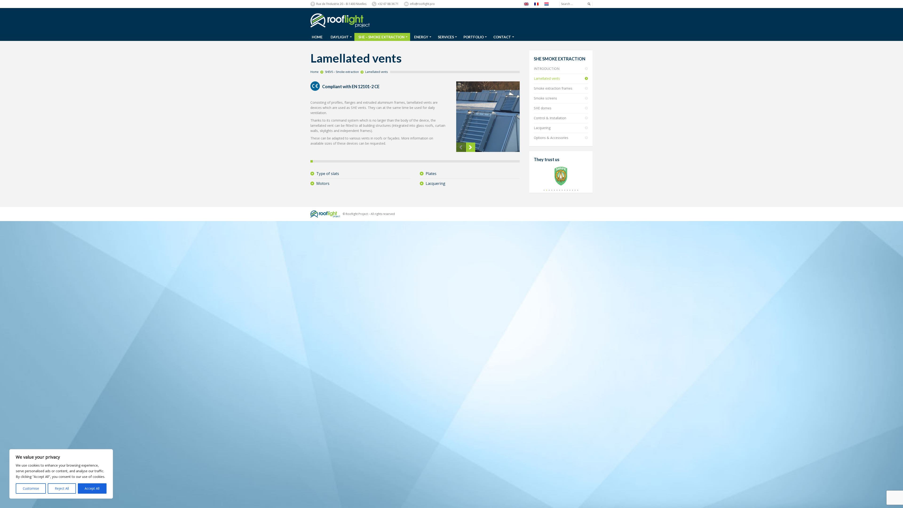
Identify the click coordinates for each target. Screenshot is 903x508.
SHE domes (542, 108)
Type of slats (327, 173)
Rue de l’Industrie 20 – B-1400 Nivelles (341, 4)
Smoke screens (545, 98)
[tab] (360, 173)
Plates (431, 173)
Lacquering (435, 183)
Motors (322, 183)
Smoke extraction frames (553, 88)
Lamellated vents (376, 72)
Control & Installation (550, 118)
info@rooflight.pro (422, 4)
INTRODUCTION (546, 68)
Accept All (92, 488)
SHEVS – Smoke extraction (342, 72)
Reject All (62, 488)
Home (314, 72)
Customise (31, 488)
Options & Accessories (551, 137)
